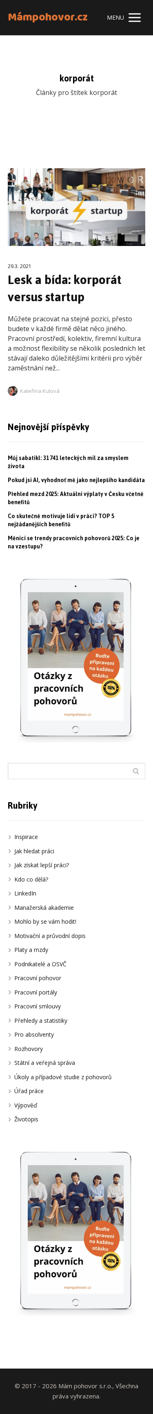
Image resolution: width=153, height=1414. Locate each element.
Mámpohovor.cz (48, 17)
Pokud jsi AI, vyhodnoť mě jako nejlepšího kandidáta (76, 480)
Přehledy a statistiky (40, 1020)
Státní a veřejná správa (44, 1063)
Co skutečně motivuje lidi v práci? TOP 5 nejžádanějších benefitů (61, 520)
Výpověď (25, 1105)
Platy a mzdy (31, 950)
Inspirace (26, 837)
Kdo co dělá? (31, 879)
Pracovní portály (35, 992)
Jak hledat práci (34, 851)
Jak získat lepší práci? (41, 865)
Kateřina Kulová (40, 391)
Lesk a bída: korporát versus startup (65, 288)
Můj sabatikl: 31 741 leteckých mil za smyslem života (68, 462)
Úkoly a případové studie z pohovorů (63, 1077)
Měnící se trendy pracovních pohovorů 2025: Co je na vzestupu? (74, 542)
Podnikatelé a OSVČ (40, 964)
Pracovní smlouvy (37, 1006)
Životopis (26, 1119)
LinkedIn (25, 893)
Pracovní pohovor (37, 978)
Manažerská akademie (44, 907)
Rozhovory (28, 1049)
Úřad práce (29, 1091)
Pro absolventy (34, 1034)
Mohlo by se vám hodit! (45, 921)
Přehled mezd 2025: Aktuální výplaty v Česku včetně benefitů (76, 498)
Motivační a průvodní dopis (50, 936)
